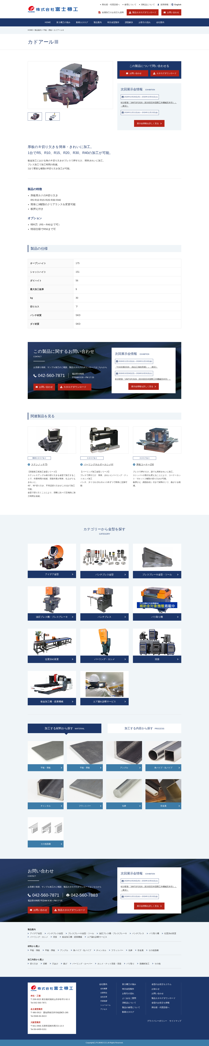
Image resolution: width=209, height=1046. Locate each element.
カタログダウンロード (75, 387)
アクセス (103, 1009)
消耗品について (148, 4)
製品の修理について (131, 1007)
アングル (64, 950)
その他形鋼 (154, 950)
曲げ (65, 963)
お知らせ (156, 989)
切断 (45, 963)
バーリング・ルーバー (82, 963)
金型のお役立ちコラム (161, 984)
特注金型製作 (128, 989)
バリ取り (130, 963)
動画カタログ (82, 22)
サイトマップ (175, 1021)
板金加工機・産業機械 (72, 937)
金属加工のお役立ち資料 (113, 12)
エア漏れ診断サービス (97, 937)
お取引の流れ (128, 993)
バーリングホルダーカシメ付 (98, 464)
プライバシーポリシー (157, 1021)
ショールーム (105, 1005)
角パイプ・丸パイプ (82, 950)
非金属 (140, 950)
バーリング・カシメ (39, 937)
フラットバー (117, 950)
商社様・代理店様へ (111, 4)
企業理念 (103, 993)
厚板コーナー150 (145, 464)
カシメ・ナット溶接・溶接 (109, 963)
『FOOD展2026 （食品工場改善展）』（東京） (136, 367)
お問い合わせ (173, 12)
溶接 (55, 937)
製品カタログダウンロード (144, 12)
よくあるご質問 (129, 998)
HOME (48, 22)
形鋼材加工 (144, 963)
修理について (130, 4)
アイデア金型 (36, 933)
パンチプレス (138, 933)
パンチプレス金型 (55, 933)
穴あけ (55, 963)
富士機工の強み (129, 984)
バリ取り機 (154, 933)
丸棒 (130, 950)
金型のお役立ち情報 (160, 1003)
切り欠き (34, 963)
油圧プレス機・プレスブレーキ (113, 933)
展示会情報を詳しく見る (148, 123)
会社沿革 (103, 997)
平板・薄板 (35, 950)
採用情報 (164, 4)
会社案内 (160, 22)
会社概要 (103, 989)
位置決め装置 (170, 933)
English (177, 5)
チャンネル (101, 950)
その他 (158, 963)
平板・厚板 (50, 950)
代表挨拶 (103, 1001)
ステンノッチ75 (39, 464)
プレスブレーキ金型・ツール (81, 933)
